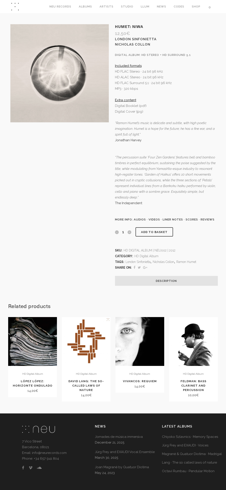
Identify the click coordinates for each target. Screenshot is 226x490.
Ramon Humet (186, 262)
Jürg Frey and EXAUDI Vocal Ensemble (125, 452)
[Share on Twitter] (139, 268)
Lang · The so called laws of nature (189, 462)
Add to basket (154, 232)
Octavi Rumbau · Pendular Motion (188, 471)
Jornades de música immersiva (119, 437)
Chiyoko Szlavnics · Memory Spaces (190, 437)
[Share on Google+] (145, 268)
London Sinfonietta (138, 262)
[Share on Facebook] (135, 268)
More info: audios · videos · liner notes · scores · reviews (165, 219)
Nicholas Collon (163, 262)
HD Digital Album (146, 256)
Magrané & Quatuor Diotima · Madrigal (192, 454)
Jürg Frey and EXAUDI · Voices (185, 445)
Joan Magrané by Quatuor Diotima (122, 467)
